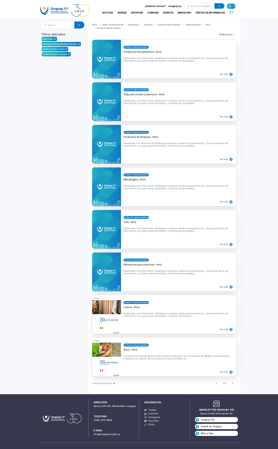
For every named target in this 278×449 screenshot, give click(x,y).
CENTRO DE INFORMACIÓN (210, 12)
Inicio (94, 25)
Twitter (152, 409)
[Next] (232, 383)
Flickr (150, 424)
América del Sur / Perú (53, 49)
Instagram (154, 417)
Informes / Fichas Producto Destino (59, 44)
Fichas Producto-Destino (54, 54)
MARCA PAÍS (184, 12)
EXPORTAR (137, 12)
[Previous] (216, 383)
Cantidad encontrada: (103, 383)
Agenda (122, 12)
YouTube (153, 420)
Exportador (47, 39)
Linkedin (153, 413)
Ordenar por (226, 34)
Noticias (107, 12)
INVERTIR (168, 12)
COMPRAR (153, 12)
